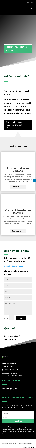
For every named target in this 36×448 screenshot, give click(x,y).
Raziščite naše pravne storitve (16, 48)
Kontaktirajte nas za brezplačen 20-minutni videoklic (15, 125)
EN (32, 2)
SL (28, 2)
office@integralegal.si (13, 266)
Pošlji (21, 318)
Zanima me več (18, 186)
